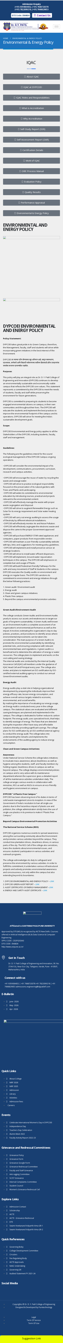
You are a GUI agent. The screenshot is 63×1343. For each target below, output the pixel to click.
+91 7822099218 (43, 983)
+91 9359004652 (12, 983)
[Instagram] (8, 1290)
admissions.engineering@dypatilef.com (33, 986)
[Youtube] (3, 1290)
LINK (52, 881)
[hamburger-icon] (56, 26)
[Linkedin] (13, 1290)
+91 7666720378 (28, 983)
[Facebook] (18, 1290)
